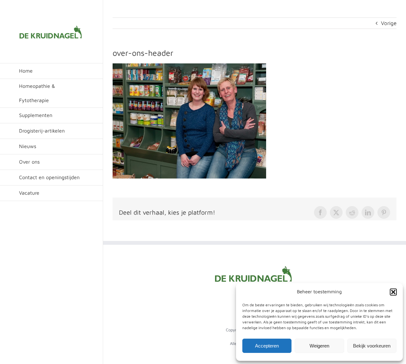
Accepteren (267, 345)
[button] (393, 292)
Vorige (388, 23)
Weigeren (319, 345)
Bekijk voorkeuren (371, 345)
